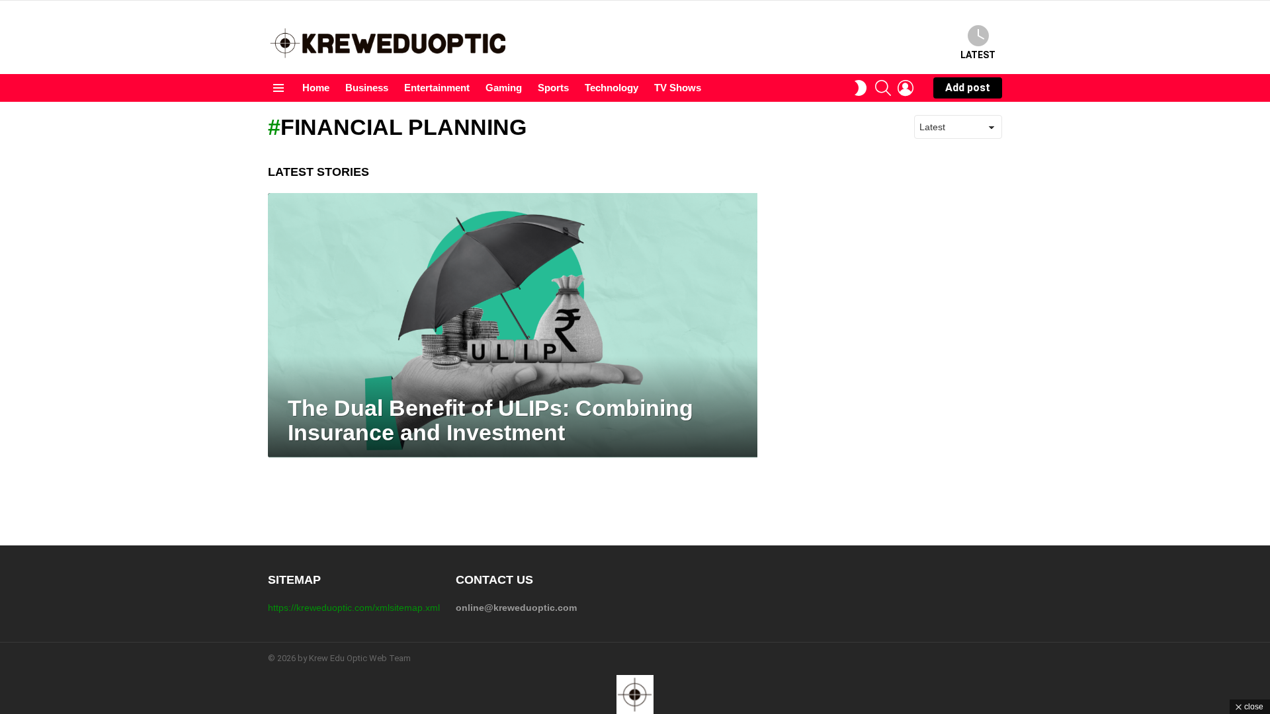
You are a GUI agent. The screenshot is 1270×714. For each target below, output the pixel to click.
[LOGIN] (905, 88)
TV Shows (677, 87)
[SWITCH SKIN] (860, 88)
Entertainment (437, 87)
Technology (611, 87)
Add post (967, 87)
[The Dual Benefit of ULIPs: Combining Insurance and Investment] (512, 325)
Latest (977, 55)
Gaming (504, 87)
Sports (553, 87)
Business (366, 87)
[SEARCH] (883, 88)
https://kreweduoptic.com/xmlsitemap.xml (354, 607)
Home (315, 87)
